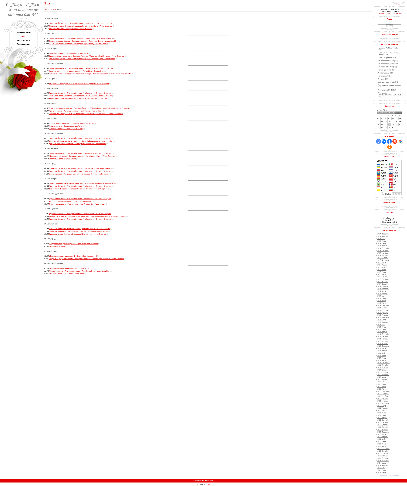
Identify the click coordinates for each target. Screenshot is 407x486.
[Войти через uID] (378, 141)
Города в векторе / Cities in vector (62, 159)
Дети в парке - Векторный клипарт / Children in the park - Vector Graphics (78, 98)
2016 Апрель (382, 236)
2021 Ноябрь (382, 396)
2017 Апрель (382, 265)
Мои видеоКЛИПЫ (385, 90)
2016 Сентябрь (383, 248)
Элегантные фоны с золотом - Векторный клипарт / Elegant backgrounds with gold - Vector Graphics (89, 108)
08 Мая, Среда (50, 239)
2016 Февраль (383, 234)
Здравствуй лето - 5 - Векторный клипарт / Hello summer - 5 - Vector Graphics (80, 186)
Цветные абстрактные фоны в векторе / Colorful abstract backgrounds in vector (80, 141)
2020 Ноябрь (382, 367)
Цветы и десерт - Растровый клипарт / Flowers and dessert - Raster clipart (78, 174)
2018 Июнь (381, 298)
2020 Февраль (383, 346)
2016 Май (381, 239)
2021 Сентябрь (383, 391)
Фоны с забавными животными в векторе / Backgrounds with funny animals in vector (82, 183)
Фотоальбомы (383, 73)
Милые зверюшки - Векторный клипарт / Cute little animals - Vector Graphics (79, 271)
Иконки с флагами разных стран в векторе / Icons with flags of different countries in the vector (86, 114)
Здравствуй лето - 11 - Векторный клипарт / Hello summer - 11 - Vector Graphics (81, 38)
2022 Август (382, 418)
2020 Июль (381, 358)
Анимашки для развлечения (389, 85)
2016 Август (382, 246)
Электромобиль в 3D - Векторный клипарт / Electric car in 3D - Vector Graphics (80, 168)
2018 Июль (381, 301)
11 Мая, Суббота (51, 209)
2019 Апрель (382, 322)
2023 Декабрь (382, 456)
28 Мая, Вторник (51, 48)
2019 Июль (381, 329)
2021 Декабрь (382, 398)
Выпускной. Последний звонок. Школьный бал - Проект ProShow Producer (79, 83)
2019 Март (381, 320)
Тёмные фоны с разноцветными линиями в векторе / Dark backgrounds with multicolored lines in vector (90, 74)
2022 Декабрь (382, 427)
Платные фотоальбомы (387, 58)
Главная (47, 9)
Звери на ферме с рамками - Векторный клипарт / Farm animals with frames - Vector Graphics (86, 56)
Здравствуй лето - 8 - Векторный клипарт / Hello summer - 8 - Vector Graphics (80, 138)
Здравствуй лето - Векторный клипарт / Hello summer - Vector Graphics (77, 234)
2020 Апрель (382, 351)
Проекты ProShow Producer (389, 48)
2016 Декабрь (382, 255)
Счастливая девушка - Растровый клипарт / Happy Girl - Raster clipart (77, 204)
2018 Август (382, 303)
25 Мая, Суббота (51, 79)
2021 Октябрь (383, 394)
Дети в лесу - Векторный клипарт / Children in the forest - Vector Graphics (78, 189)
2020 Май (381, 353)
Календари (382, 76)
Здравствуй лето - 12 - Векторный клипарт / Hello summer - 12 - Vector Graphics (81, 23)
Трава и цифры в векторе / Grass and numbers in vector (71, 123)
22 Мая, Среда (50, 103)
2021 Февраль (383, 375)
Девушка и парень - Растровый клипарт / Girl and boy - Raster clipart (76, 71)
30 (389, 127)
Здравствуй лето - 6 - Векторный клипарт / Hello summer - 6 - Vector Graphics (80, 171)
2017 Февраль (383, 260)
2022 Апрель (382, 408)
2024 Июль (381, 472)
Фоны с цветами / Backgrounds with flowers (66, 126)
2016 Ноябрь (382, 253)
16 (389, 121)
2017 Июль (381, 272)
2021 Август (382, 389)
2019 (54, 9)
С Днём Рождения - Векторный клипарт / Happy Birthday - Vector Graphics (78, 44)
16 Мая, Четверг (51, 148)
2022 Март (381, 406)
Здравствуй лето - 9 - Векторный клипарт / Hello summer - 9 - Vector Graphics (80, 93)
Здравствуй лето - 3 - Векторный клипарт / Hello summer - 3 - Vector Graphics (80, 214)
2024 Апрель (382, 465)
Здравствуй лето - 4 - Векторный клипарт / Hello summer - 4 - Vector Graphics (80, 198)
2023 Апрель (382, 437)
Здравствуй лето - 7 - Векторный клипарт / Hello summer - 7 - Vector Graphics (80, 153)
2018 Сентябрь (383, 305)
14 (382, 121)
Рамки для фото (384, 70)
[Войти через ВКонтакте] (384, 141)
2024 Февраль (383, 461)
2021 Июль (381, 387)
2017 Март (381, 262)
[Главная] (398, 2)
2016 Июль (381, 243)
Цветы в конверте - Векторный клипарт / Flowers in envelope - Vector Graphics (80, 96)
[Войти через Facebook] (389, 141)
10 (393, 118)
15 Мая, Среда (50, 163)
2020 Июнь (381, 356)
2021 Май (381, 382)
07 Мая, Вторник (51, 251)
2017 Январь (382, 258)
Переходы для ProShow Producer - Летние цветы (69, 53)
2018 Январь (382, 286)
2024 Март (381, 463)
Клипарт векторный (386, 64)
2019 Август (382, 332)
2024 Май (381, 468)
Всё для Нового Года (386, 82)
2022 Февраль (383, 403)
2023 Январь (382, 429)
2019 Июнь (381, 327)
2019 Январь (382, 315)
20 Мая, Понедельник (53, 133)
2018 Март (381, 291)
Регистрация (391, 13)
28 (382, 127)
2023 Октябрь (383, 451)
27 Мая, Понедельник (53, 63)
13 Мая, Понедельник (53, 194)
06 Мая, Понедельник (53, 263)
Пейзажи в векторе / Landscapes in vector (66, 129)
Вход (399, 13)
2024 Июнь (381, 470)
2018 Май (381, 296)
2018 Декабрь (382, 313)
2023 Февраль (383, 432)
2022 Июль (381, 415)
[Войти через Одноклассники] (389, 147)
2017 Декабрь (382, 284)
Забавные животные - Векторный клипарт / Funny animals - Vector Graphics (79, 229)
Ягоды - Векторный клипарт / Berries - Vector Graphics (71, 201)
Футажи (381, 79)
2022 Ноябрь (382, 425)
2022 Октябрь (383, 422)
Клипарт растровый (386, 61)
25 (396, 124)
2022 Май (381, 410)
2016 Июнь (381, 241)
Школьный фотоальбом (58, 246)
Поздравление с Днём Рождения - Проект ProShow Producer (73, 244)
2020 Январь (382, 344)
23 (389, 124)
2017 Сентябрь (383, 277)
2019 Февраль (383, 317)
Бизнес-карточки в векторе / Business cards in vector (70, 29)
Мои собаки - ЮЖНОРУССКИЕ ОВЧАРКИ (389, 94)
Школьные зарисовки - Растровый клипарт (66, 274)
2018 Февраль (383, 289)
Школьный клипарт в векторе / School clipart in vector (70, 268)
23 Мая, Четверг (51, 88)
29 (385, 127)
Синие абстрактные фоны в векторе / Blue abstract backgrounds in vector (78, 231)
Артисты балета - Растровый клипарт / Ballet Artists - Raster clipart (75, 111)
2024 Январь (382, 458)
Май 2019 (383, 110)
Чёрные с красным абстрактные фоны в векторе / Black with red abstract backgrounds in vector (87, 216)
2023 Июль (381, 444)
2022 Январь (382, 401)
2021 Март (381, 377)
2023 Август (382, 446)
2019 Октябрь (383, 336)
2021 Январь (382, 372)
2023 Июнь (381, 441)
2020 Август (382, 360)
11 (396, 118)
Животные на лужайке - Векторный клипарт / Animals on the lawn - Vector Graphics (82, 156)
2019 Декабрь (382, 341)
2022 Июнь (381, 413)
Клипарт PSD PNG (385, 67)
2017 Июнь (381, 270)
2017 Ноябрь (382, 282)
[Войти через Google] (400, 141)
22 (385, 124)
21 (382, 124)
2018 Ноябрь (382, 310)
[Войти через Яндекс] (394, 141)
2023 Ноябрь (382, 453)
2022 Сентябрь (383, 420)
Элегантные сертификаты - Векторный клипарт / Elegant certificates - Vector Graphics (83, 41)
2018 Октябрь (383, 308)
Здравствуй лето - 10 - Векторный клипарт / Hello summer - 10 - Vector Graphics (81, 68)
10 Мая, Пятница (51, 224)
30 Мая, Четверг (51, 18)
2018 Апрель (382, 293)
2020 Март (381, 348)
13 (378, 121)
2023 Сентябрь (383, 449)
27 (378, 127)
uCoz (208, 484)
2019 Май (381, 324)
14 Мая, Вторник (51, 179)
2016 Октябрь (383, 251)
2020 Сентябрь (383, 363)
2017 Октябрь (383, 279)
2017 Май (381, 267)
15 (385, 121)
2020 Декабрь (382, 370)
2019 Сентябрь (383, 334)
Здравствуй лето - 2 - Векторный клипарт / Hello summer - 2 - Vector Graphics (80, 219)
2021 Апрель (382, 379)
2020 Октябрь (383, 365)
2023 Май (381, 439)
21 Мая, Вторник (51, 118)
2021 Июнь (381, 384)
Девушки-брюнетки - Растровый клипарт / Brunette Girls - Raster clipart (77, 144)
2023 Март (381, 434)
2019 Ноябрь (382, 339)
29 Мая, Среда (50, 33)
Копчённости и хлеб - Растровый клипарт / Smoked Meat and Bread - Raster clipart (82, 59)
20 (378, 124)
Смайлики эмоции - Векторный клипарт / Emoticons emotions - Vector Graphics (80, 26)
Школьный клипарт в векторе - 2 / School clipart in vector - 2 (73, 256)
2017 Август (382, 274)
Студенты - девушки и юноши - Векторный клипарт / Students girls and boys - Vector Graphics (86, 259)
